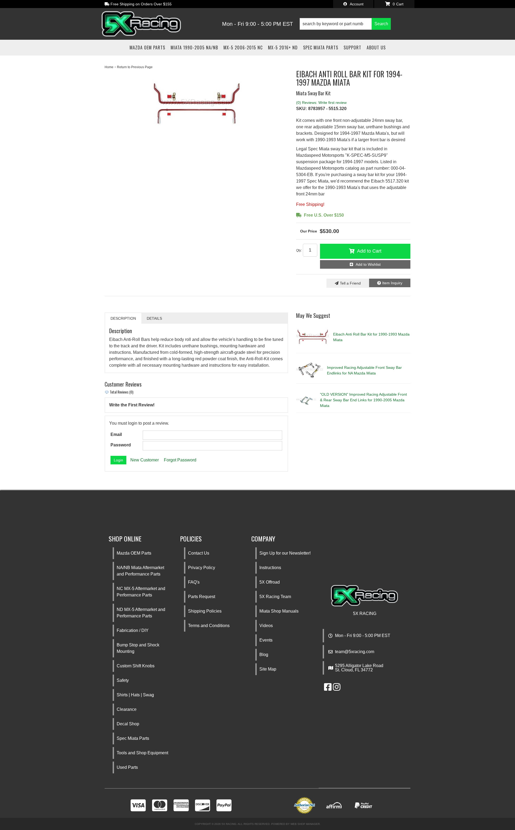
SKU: (301, 108)
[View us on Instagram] (336, 688)
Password (121, 445)
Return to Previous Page (135, 67)
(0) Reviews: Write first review (321, 102)
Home (109, 67)
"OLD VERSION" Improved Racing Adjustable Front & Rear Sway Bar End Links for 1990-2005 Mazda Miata (363, 400)
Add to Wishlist (368, 264)
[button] (345, 24)
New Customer (144, 460)
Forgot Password (180, 460)
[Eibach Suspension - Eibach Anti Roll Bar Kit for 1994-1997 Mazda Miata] (196, 104)
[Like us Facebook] (328, 688)
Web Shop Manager (305, 823)
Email (116, 434)
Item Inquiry (392, 283)
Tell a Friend (350, 283)
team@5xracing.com (354, 652)
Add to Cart (369, 251)
